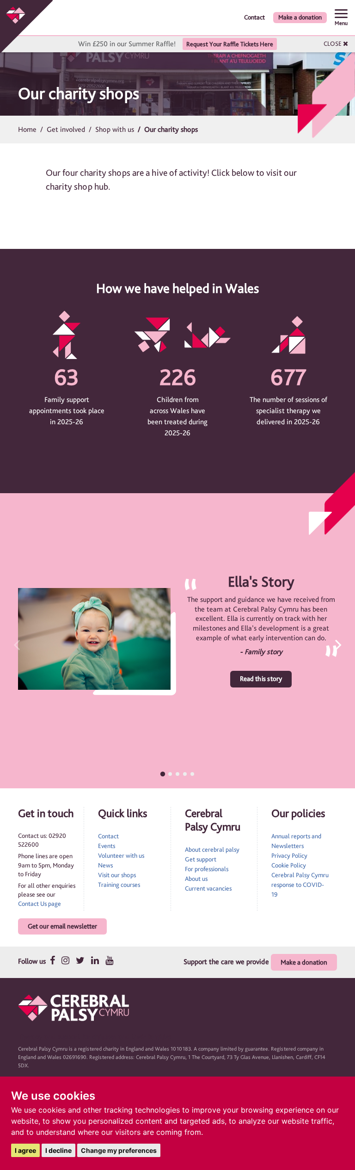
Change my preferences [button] (119, 1150)
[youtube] (109, 960)
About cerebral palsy (212, 849)
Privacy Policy (289, 855)
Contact (254, 17)
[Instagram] (65, 960)
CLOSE (333, 43)
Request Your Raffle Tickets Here (229, 44)
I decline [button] (58, 1150)
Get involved (66, 129)
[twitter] (80, 960)
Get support (200, 859)
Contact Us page (39, 903)
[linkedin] (95, 960)
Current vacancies (208, 888)
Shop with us (114, 129)
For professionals (206, 869)
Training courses (119, 884)
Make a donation (300, 17)
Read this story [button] (261, 679)
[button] (330, 644)
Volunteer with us (121, 855)
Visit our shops (117, 875)
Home (27, 129)
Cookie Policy (288, 865)
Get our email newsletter (62, 926)
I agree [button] (25, 1150)
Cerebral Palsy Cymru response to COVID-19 (300, 884)
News (105, 865)
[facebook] (52, 960)
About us (196, 878)
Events (106, 845)
